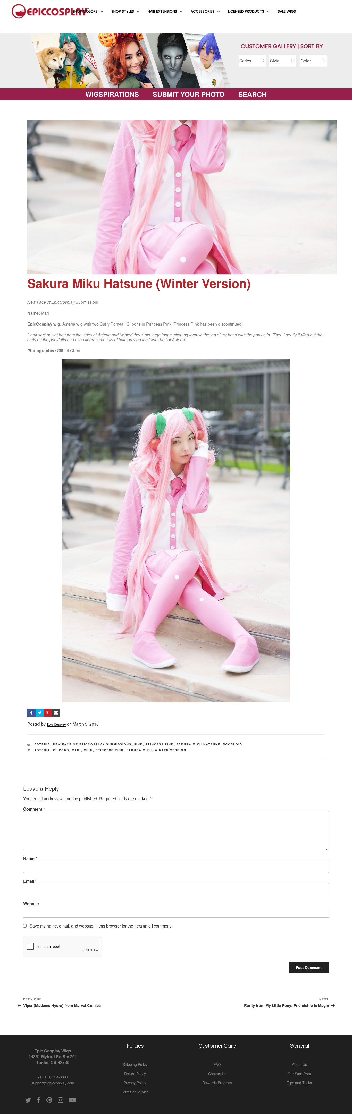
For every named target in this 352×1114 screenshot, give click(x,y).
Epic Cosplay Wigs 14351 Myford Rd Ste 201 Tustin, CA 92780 (53, 1056)
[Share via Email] (56, 713)
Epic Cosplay (56, 724)
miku (88, 750)
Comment (34, 809)
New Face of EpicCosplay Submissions (92, 744)
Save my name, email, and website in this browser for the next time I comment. (101, 926)
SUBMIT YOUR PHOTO (188, 94)
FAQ (217, 1064)
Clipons (61, 750)
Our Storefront (299, 1073)
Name (30, 858)
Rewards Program (217, 1082)
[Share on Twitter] (40, 713)
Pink (138, 744)
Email (30, 881)
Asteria (43, 744)
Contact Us (217, 1073)
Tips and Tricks (299, 1082)
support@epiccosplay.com (52, 1082)
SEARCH (252, 94)
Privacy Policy (135, 1082)
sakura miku (139, 750)
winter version (171, 750)
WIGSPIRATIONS (112, 94)
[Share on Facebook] (31, 713)
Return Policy (135, 1073)
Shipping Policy (135, 1064)
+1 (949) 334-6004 (52, 1076)
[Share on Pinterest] (48, 713)
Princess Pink (160, 744)
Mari (76, 750)
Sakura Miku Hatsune (199, 744)
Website (31, 903)
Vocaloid (232, 744)
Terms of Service (135, 1091)
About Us (299, 1064)
